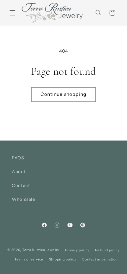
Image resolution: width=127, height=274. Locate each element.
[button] (12, 12)
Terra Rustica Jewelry (40, 250)
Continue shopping (63, 94)
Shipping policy (62, 259)
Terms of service (28, 259)
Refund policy (107, 250)
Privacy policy (77, 250)
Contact (21, 185)
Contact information (100, 259)
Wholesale (23, 199)
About (19, 171)
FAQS (18, 158)
